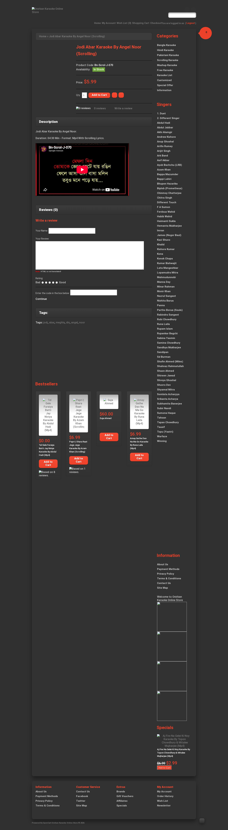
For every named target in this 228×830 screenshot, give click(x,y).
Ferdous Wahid (166, 211)
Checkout (156, 23)
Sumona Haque (166, 412)
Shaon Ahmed (165, 370)
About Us (162, 564)
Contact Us (164, 583)
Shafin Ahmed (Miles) (170, 361)
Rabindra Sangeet (168, 314)
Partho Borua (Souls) (170, 310)
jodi (45, 322)
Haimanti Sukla (166, 221)
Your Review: (42, 238)
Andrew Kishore (166, 136)
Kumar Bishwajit (167, 263)
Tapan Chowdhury (168, 422)
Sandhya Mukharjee (169, 347)
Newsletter (164, 805)
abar (51, 322)
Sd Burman (163, 356)
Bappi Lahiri (164, 179)
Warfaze (162, 436)
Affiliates (122, 800)
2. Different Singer (168, 118)
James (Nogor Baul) (169, 235)
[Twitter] (193, 9)
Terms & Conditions (169, 578)
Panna (161, 305)
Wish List (162, 800)
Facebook (82, 796)
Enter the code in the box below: (53, 293)
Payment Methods (168, 569)
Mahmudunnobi (166, 277)
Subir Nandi (164, 408)
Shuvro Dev (164, 384)
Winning (162, 441)
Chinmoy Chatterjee (169, 193)
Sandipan (162, 352)
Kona (160, 253)
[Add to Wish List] (114, 95)
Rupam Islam (165, 328)
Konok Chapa (165, 258)
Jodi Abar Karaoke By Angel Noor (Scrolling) (77, 36)
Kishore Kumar (166, 249)
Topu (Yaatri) (165, 431)
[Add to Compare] (121, 95)
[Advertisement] (94, 353)
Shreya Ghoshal (166, 380)
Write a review (123, 108)
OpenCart (47, 823)
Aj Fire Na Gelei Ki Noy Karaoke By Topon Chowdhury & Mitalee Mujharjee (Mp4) (173, 752)
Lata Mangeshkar (167, 267)
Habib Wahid (164, 216)
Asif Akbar (163, 160)
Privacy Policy (165, 573)
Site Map (162, 587)
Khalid (160, 244)
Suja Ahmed (105, 418)
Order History (165, 796)
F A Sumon (163, 207)
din (68, 322)
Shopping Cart (140, 23)
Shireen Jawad (166, 375)
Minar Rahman (166, 286)
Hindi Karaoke (165, 50)
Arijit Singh (163, 150)
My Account (109, 23)
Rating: (39, 278)
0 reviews (100, 108)
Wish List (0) (124, 23)
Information (164, 90)
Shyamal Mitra (166, 389)
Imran (160, 230)
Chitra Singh (164, 197)
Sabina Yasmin (166, 338)
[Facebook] (187, 9)
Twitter (80, 800)
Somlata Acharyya (168, 394)
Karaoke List (164, 75)
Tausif (161, 427)
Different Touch (166, 202)
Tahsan (161, 417)
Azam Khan (164, 169)
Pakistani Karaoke (168, 55)
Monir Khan (164, 291)
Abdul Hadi (163, 122)
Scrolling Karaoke (167, 60)
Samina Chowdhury (168, 342)
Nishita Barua (165, 300)
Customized (164, 80)
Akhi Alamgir (164, 132)
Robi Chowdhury (166, 319)
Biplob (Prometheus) (169, 188)
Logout (190, 23)
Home (97, 23)
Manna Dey (163, 281)
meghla (60, 322)
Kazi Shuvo (163, 239)
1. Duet (161, 113)
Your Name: (42, 230)
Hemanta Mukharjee (169, 225)
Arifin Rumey (165, 146)
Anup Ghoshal (165, 141)
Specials (122, 805)
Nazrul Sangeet (166, 296)
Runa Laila (163, 324)
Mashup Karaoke (167, 65)
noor (82, 322)
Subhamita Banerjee (169, 403)
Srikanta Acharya (167, 398)
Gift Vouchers (125, 796)
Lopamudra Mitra (167, 272)
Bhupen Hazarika (167, 183)
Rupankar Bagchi (167, 333)
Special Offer (165, 85)
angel (74, 322)
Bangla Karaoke (166, 45)
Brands (121, 791)
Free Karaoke (165, 70)
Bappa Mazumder (167, 174)
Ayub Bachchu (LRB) (169, 164)
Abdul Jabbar (165, 127)
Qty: (78, 95)
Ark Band (162, 155)
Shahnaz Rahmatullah (170, 366)
